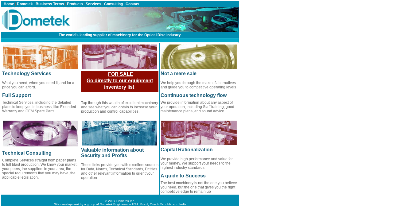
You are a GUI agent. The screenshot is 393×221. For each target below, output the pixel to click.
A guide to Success (183, 175)
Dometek (25, 4)
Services (93, 4)
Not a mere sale (178, 73)
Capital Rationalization (187, 149)
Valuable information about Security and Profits (112, 152)
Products (75, 4)
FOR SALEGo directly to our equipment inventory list (120, 81)
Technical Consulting (27, 153)
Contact (132, 4)
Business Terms (50, 4)
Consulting (113, 4)
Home (9, 4)
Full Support (16, 95)
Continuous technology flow (194, 95)
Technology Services (26, 73)
